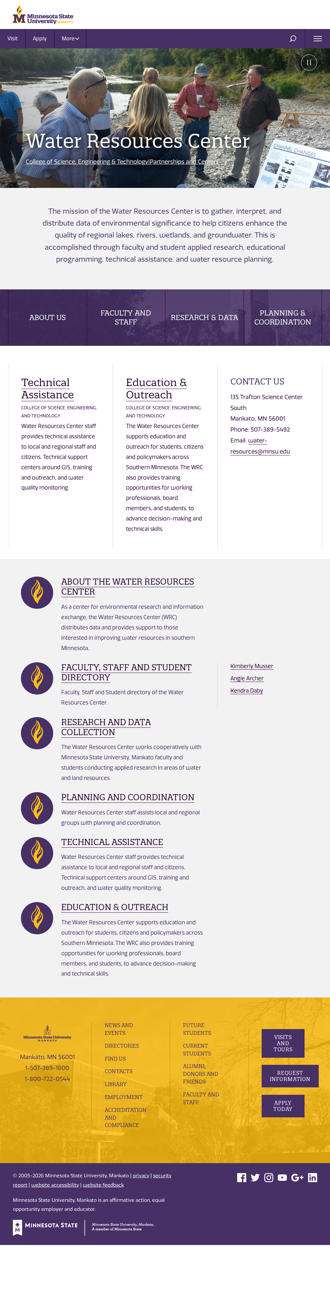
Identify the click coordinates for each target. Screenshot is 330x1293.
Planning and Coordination (127, 797)
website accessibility (55, 1185)
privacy (141, 1176)
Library (116, 1084)
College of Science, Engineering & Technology (87, 161)
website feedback (103, 1185)
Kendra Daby (246, 690)
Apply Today (283, 1106)
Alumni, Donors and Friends (200, 1074)
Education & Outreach (156, 388)
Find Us (115, 1058)
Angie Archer (247, 678)
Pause (309, 62)
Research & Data (204, 317)
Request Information (290, 1076)
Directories (122, 1046)
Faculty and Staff (126, 317)
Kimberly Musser (251, 666)
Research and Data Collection (106, 727)
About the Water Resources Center (127, 586)
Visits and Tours (282, 1043)
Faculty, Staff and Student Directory (126, 672)
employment (124, 1097)
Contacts (118, 1071)
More (69, 38)
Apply (40, 38)
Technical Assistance (47, 388)
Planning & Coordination (282, 317)
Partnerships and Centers (184, 161)
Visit (12, 38)
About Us (47, 317)
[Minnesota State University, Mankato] (47, 1032)
